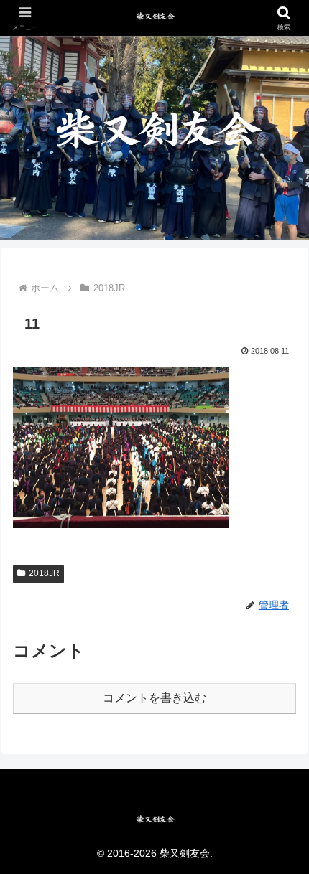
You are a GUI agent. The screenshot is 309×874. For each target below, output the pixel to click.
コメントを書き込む (154, 698)
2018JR (44, 573)
